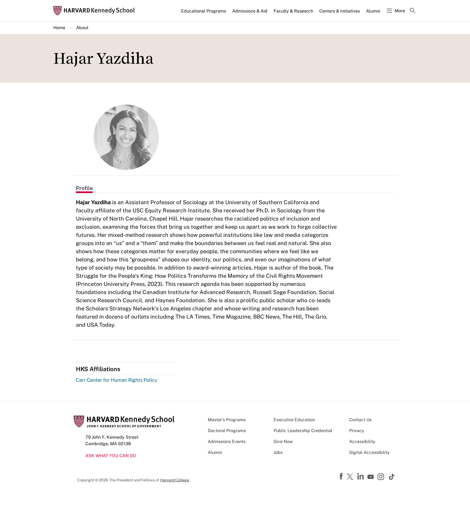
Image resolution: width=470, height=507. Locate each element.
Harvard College (174, 480)
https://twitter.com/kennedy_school (351, 477)
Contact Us (360, 419)
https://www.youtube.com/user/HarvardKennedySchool (371, 477)
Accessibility (362, 441)
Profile (84, 188)
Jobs (278, 452)
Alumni (373, 11)
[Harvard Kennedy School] (95, 11)
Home (59, 27)
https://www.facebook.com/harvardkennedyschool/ (342, 476)
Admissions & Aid (249, 11)
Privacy (356, 430)
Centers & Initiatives (339, 11)
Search (413, 11)
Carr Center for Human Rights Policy (116, 380)
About (82, 27)
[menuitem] (204, 13)
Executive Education (294, 419)
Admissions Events (227, 441)
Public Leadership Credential (303, 430)
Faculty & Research (293, 11)
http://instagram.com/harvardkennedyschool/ (382, 477)
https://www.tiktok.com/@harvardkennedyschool (392, 477)
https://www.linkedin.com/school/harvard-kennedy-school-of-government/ (361, 476)
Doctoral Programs (227, 430)
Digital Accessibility (369, 452)
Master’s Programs (227, 419)
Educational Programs (203, 11)
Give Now (283, 441)
